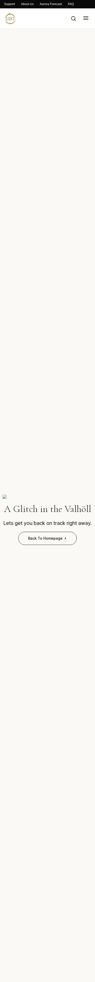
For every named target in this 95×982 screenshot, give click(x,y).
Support (9, 4)
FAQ (71, 4)
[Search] (73, 18)
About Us (27, 4)
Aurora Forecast (51, 4)
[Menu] (86, 18)
